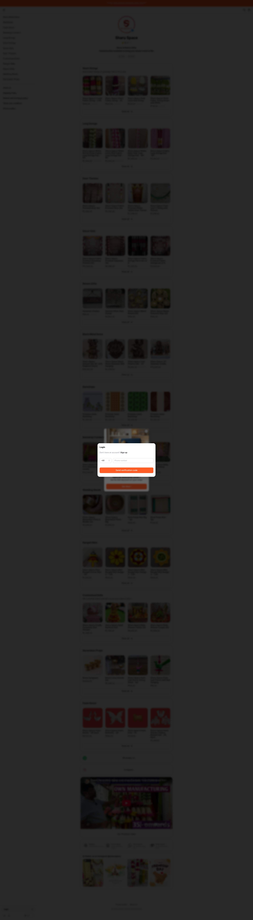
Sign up (123, 452)
